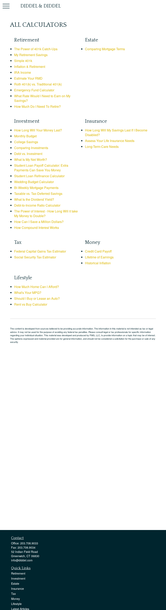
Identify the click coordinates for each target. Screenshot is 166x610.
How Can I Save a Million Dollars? (39, 221)
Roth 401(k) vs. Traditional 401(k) (38, 84)
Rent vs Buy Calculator (30, 304)
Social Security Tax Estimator (35, 257)
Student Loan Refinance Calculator (39, 176)
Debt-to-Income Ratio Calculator (37, 205)
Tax (13, 594)
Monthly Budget (25, 136)
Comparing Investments (31, 147)
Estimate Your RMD (28, 78)
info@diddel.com (22, 560)
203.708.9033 (29, 543)
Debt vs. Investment (28, 153)
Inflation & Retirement (29, 66)
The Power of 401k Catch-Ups (35, 49)
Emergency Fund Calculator (34, 90)
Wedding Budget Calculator (34, 181)
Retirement (18, 573)
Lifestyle (16, 604)
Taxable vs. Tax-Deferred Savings (38, 193)
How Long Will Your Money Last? (38, 130)
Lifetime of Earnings (99, 257)
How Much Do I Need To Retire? (37, 106)
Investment (18, 578)
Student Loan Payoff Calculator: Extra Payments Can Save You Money (41, 167)
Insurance (17, 589)
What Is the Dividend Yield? (34, 199)
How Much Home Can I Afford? (36, 286)
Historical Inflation (98, 263)
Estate (15, 583)
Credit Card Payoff (98, 251)
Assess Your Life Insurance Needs (109, 140)
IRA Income (22, 72)
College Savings (26, 142)
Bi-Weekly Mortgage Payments (36, 187)
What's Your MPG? (27, 292)
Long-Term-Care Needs (102, 146)
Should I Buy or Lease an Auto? (37, 298)
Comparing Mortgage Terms (105, 49)
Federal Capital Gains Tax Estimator (40, 251)
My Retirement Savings (31, 54)
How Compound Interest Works (36, 227)
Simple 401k (23, 60)
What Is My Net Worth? (30, 159)
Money (15, 599)
